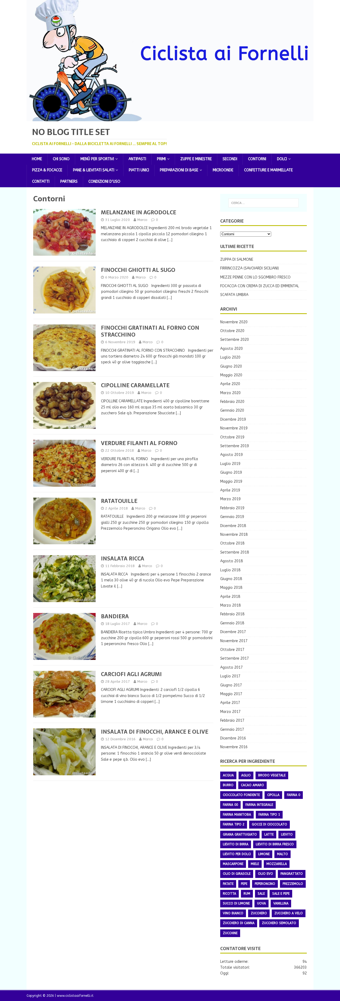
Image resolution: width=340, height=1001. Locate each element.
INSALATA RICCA (122, 558)
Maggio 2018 (231, 587)
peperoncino (265, 884)
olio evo (265, 874)
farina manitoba (237, 814)
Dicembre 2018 (233, 526)
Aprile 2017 (230, 702)
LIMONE (264, 854)
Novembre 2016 (234, 747)
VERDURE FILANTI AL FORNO (139, 443)
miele (255, 864)
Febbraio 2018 (232, 614)
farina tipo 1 (269, 814)
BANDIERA (115, 616)
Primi (161, 159)
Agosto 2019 (231, 454)
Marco (142, 220)
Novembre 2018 (234, 534)
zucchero (259, 913)
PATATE (228, 884)
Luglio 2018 (230, 570)
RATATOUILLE (119, 501)
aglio (246, 775)
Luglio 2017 (230, 676)
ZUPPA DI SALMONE (236, 259)
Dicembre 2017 (233, 632)
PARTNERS (69, 181)
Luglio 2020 (230, 357)
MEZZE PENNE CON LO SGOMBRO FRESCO (255, 277)
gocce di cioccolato (269, 824)
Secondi (230, 159)
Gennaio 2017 (232, 729)
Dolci (282, 159)
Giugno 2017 (231, 685)
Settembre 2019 (234, 446)
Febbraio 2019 (232, 508)
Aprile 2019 (230, 490)
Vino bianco (233, 913)
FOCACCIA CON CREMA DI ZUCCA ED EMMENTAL (259, 286)
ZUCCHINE (230, 933)
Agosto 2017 (231, 667)
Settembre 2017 (234, 658)
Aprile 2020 (230, 384)
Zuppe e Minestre (196, 159)
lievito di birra (235, 844)
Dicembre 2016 (233, 738)
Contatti (40, 181)
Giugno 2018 (231, 579)
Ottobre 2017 (232, 649)
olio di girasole (236, 874)
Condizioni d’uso (104, 181)
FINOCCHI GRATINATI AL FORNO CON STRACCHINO (150, 331)
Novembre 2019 (234, 428)
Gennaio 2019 (232, 517)
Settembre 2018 (234, 552)
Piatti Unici (139, 170)
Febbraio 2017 (232, 720)
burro (228, 785)
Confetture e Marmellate (268, 170)
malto (282, 854)
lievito (287, 834)
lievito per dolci (237, 854)
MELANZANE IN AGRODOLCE (138, 212)
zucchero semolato (279, 923)
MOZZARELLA (276, 864)
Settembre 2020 (234, 339)
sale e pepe (281, 893)
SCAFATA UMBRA (234, 295)
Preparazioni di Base (179, 170)
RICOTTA (229, 893)
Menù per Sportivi (97, 159)
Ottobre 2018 (232, 543)
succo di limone (236, 903)
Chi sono (61, 159)
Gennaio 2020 (232, 410)
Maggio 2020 (231, 375)
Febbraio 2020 (232, 401)
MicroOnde (223, 170)
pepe (244, 884)
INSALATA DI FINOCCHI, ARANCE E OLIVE (154, 732)
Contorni (257, 159)
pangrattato (291, 874)
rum (247, 893)
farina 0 (293, 795)
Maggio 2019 (231, 481)
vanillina (280, 903)
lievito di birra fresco (275, 844)
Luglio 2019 (230, 464)
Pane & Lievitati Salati (93, 170)
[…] (169, 240)
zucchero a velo (288, 913)
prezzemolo (293, 884)
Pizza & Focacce (47, 170)
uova (261, 903)
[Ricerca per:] (263, 202)
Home (37, 159)
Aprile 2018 (230, 596)
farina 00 (230, 805)
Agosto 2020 (231, 348)
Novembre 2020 (234, 322)
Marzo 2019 (230, 499)
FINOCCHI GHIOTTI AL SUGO (138, 270)
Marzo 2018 (230, 605)
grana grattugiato (240, 834)
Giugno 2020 (231, 366)
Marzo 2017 (230, 712)
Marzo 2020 (230, 393)
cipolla (273, 795)
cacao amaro (252, 785)
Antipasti (137, 159)
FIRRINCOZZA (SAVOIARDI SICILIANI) (249, 268)
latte (269, 834)
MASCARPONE (233, 864)
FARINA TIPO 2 (233, 824)
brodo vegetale (272, 775)
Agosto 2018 (231, 561)
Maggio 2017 (231, 694)
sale (261, 893)
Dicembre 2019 (233, 419)
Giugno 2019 (231, 472)
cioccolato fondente (241, 795)
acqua (228, 775)
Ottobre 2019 (232, 437)
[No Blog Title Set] (170, 118)
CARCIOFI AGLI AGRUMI (131, 674)
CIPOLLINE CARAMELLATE (135, 385)
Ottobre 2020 (232, 331)
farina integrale (259, 805)
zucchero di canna (238, 923)
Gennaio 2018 (232, 623)
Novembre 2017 (234, 641)
